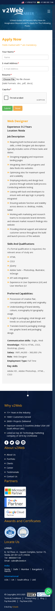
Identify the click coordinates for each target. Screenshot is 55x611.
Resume (7, 74)
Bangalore (37, 569)
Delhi (15, 569)
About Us (11, 454)
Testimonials (13, 472)
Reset (18, 108)
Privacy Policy (30, 598)
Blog (42, 598)
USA (6, 579)
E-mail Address (10, 63)
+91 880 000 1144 (46, 2)
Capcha (6, 89)
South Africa (23, 579)
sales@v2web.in (18, 560)
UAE (34, 579)
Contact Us (12, 476)
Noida (7, 569)
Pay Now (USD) (26, 601)
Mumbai (25, 569)
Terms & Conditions (12, 598)
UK (12, 579)
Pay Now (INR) (10, 601)
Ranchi (7, 571)
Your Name (8, 51)
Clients (10, 463)
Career (10, 467)
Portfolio (11, 459)
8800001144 (15, 557)
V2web (15, 606)
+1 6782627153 (30, 2)
